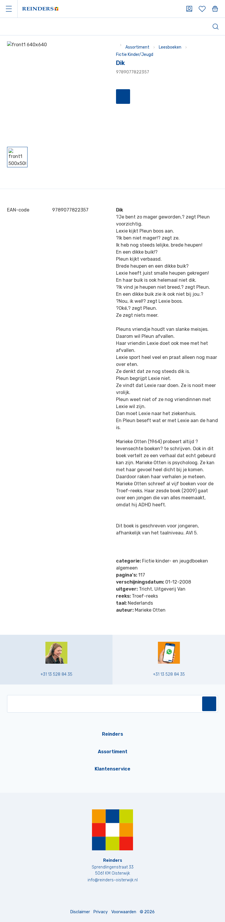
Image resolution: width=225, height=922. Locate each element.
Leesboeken (170, 47)
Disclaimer (80, 911)
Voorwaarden (123, 911)
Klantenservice (112, 769)
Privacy (100, 911)
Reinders (112, 734)
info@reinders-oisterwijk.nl (113, 880)
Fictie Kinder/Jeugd (134, 54)
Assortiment (137, 47)
